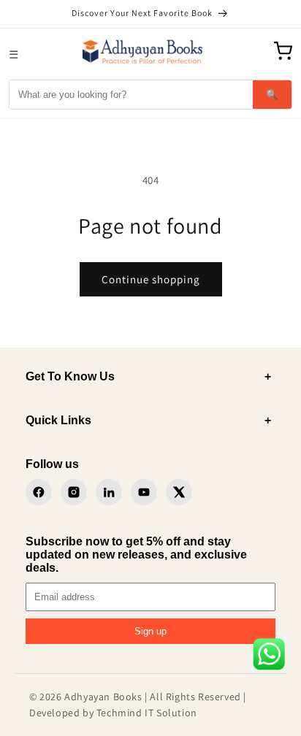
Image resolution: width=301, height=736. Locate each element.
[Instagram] (74, 492)
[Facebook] (39, 492)
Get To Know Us (148, 376)
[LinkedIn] (109, 492)
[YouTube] (144, 492)
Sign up (150, 631)
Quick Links (148, 420)
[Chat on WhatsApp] (268, 657)
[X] (179, 492)
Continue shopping (151, 279)
